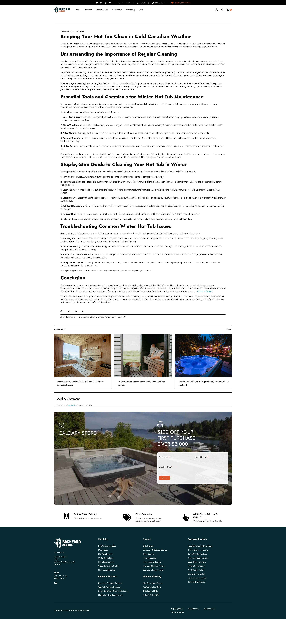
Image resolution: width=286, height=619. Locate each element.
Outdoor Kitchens (107, 576)
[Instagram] (101, 3)
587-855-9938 (125, 3)
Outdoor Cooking (152, 576)
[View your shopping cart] (229, 9)
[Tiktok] (106, 3)
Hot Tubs (102, 539)
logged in (72, 405)
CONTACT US (160, 3)
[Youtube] (110, 3)
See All (229, 329)
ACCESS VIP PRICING (182, 3)
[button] (61, 311)
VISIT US (142, 3)
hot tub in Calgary (204, 291)
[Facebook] (97, 3)
